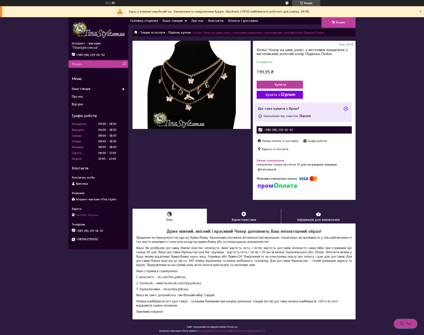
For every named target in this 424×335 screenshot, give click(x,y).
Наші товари (173, 21)
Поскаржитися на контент (214, 330)
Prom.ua (232, 326)
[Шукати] (124, 64)
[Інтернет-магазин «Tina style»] (98, 29)
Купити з (273, 95)
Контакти (215, 21)
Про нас (197, 21)
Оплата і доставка (243, 21)
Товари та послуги (152, 32)
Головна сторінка (144, 21)
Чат (409, 323)
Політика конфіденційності (248, 330)
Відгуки (77, 104)
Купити (280, 84)
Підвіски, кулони (179, 32)
